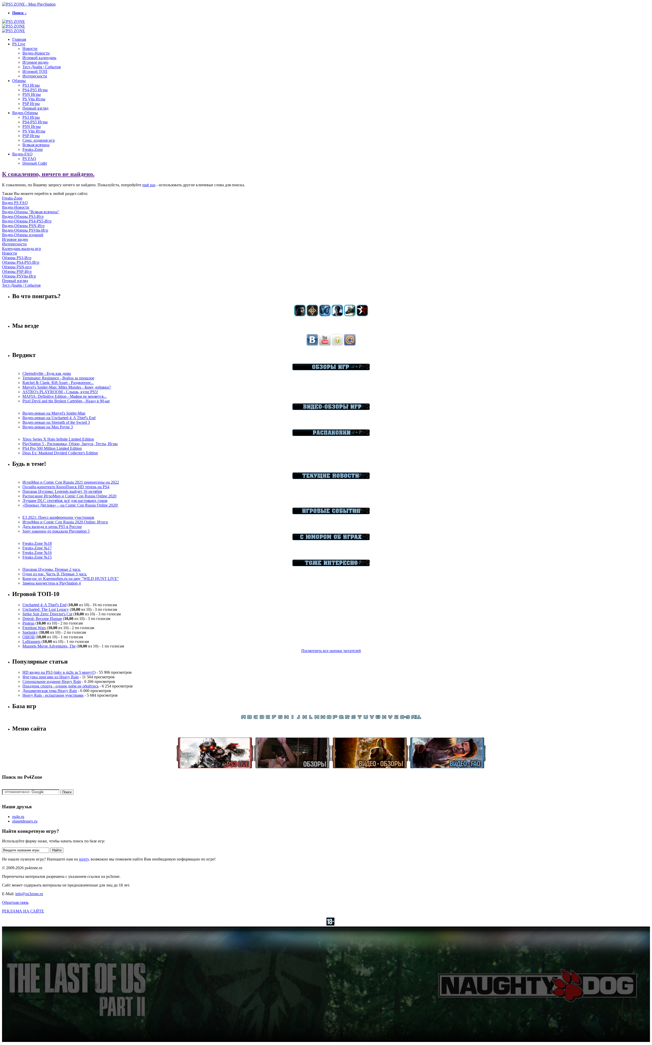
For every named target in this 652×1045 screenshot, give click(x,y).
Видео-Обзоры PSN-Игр (23, 225)
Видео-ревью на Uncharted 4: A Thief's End (59, 418)
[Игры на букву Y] (390, 718)
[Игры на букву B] (249, 718)
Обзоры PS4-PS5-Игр (20, 262)
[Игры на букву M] (316, 718)
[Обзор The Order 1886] (312, 315)
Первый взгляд (35, 108)
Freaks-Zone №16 (37, 552)
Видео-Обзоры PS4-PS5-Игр (26, 221)
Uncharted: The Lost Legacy (45, 609)
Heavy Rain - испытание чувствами (53, 695)
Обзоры (19, 80)
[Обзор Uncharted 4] (337, 315)
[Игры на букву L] (310, 718)
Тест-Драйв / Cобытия (21, 285)
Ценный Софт (34, 163)
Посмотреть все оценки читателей (331, 651)
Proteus (28, 623)
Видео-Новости (36, 53)
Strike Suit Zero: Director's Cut (47, 614)
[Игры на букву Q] (341, 718)
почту (84, 859)
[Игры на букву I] (292, 718)
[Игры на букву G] (280, 718)
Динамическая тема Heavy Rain (49, 691)
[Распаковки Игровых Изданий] (331, 434)
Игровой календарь (39, 58)
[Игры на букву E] (267, 718)
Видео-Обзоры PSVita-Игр (25, 230)
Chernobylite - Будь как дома (46, 373)
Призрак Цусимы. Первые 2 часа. (51, 569)
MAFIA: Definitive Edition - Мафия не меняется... (64, 396)
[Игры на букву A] (243, 718)
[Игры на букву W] (378, 718)
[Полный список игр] (416, 718)
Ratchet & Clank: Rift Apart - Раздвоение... (58, 382)
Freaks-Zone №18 (37, 543)
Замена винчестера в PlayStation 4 (51, 583)
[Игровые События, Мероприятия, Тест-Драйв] (331, 513)
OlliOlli (28, 637)
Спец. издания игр (38, 140)
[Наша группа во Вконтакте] (312, 344)
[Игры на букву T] (359, 718)
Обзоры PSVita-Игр (19, 276)
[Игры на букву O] (329, 718)
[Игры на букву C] (255, 718)
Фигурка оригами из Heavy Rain (50, 677)
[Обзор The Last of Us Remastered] (300, 315)
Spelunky (30, 632)
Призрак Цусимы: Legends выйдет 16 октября (62, 491)
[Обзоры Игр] (331, 369)
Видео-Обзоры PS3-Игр (23, 216)
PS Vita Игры (33, 99)
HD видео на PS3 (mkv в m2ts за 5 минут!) (59, 672)
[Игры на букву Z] (396, 718)
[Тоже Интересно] (331, 565)
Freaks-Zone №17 (37, 548)
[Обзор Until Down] (325, 315)
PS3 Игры (31, 85)
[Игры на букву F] (274, 718)
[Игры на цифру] (405, 718)
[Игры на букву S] (353, 718)
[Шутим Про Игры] (331, 539)
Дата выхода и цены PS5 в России (52, 526)
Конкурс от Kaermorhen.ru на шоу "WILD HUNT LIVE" (70, 578)
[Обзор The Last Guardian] (350, 315)
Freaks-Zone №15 (37, 557)
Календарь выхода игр (21, 248)
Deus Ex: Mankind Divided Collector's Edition (60, 453)
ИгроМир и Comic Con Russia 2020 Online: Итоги (65, 522)
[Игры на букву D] (261, 718)
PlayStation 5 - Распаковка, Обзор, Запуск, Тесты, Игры (70, 444)
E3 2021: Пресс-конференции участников (58, 517)
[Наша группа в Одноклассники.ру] (337, 344)
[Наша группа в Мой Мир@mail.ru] (350, 344)
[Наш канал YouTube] (325, 344)
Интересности (34, 76)
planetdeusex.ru (24, 821)
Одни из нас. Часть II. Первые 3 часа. (54, 574)
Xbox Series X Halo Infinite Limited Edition (58, 439)
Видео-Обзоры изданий (22, 235)
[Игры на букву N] (322, 718)
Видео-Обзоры (25, 113)
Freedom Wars (34, 628)
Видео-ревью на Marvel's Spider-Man (53, 413)
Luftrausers (31, 641)
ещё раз (148, 185)
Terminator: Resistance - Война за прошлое (58, 378)
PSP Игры (31, 103)
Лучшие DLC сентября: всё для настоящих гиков (64, 500)
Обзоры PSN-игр (17, 267)
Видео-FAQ (22, 154)
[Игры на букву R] (347, 718)
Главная (19, 39)
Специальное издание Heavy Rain (51, 681)
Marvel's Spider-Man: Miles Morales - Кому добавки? (66, 387)
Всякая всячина (35, 145)
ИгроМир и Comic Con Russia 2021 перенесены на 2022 (70, 482)
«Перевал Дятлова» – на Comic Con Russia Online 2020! (70, 505)
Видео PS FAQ (15, 203)
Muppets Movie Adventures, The (49, 646)
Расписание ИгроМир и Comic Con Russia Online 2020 (69, 496)
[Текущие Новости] (331, 477)
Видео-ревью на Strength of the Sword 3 (56, 422)
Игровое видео (35, 62)
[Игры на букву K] (304, 718)
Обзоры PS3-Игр (16, 258)
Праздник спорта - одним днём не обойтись (60, 686)
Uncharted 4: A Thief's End (44, 605)
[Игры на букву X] (384, 718)
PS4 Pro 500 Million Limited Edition (52, 448)
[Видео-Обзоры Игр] (331, 408)
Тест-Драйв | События (41, 67)
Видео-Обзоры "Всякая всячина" (30, 212)
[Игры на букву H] (286, 718)
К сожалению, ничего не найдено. (48, 174)
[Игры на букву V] (371, 718)
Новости (29, 48)
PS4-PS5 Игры (35, 90)
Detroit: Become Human (42, 618)
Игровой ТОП (34, 71)
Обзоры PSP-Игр (17, 271)
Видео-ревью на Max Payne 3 (47, 427)
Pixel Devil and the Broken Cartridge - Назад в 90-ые (66, 401)
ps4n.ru (18, 816)
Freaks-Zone (32, 149)
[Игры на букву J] (298, 718)
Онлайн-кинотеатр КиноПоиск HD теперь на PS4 (65, 487)
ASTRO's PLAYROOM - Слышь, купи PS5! (60, 392)
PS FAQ (29, 158)
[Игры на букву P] (335, 718)
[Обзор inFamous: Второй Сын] (362, 315)
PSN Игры (31, 94)
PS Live (18, 44)
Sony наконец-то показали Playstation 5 (56, 531)
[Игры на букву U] (365, 718)
